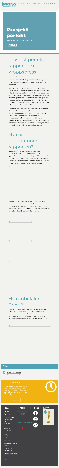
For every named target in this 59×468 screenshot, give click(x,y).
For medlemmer (48, 3)
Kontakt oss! (22, 413)
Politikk (34, 3)
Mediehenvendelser (25, 422)
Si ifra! (39, 3)
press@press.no (8, 436)
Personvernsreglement (11, 453)
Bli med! (8, 459)
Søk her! (15, 400)
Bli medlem (21, 3)
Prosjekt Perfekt (14, 373)
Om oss (28, 3)
